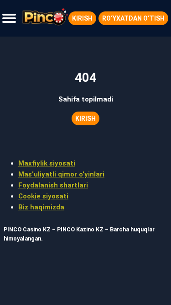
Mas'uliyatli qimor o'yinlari (61, 174)
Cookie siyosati (43, 196)
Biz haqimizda (41, 207)
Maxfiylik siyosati (46, 163)
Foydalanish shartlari (53, 185)
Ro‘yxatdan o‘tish (133, 18)
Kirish (82, 18)
